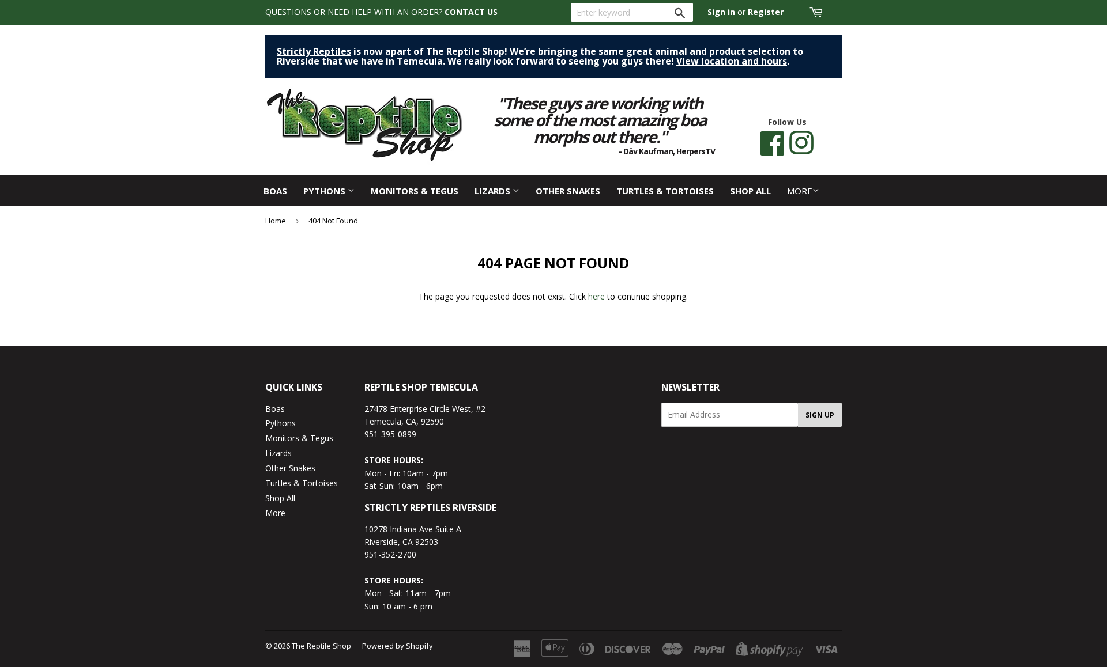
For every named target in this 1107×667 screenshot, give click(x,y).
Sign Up (819, 415)
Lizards (494, 190)
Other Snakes (568, 190)
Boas (275, 190)
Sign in (721, 11)
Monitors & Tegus (414, 190)
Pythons (325, 190)
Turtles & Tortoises (665, 190)
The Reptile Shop (321, 646)
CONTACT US (471, 11)
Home (275, 220)
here (596, 296)
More (799, 190)
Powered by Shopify (397, 646)
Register (766, 11)
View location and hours (731, 61)
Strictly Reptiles (314, 51)
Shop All (750, 190)
